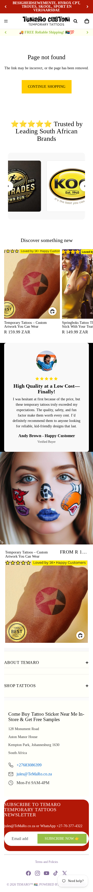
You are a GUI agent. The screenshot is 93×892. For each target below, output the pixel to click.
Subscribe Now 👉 (62, 839)
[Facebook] (28, 873)
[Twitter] (64, 873)
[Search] (75, 21)
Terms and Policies (46, 862)
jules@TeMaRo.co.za (34, 774)
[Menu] (6, 21)
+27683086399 (29, 765)
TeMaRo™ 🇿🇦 (27, 884)
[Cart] (86, 21)
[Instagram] (37, 873)
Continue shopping (46, 87)
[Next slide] (87, 6)
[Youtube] (46, 873)
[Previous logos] (8, 186)
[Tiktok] (55, 873)
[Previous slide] (5, 6)
